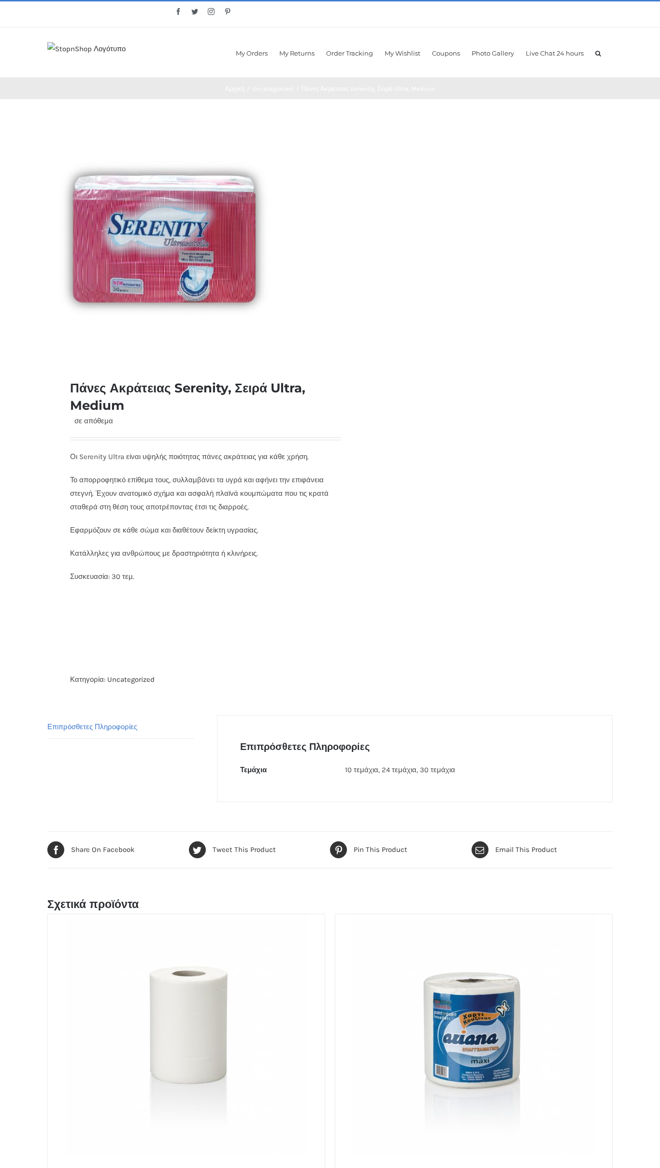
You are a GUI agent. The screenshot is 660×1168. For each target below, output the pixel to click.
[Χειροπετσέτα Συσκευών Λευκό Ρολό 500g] (186, 1035)
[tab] (120, 727)
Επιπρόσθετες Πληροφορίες (92, 726)
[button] (598, 52)
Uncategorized (131, 679)
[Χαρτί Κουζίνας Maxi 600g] (473, 1035)
